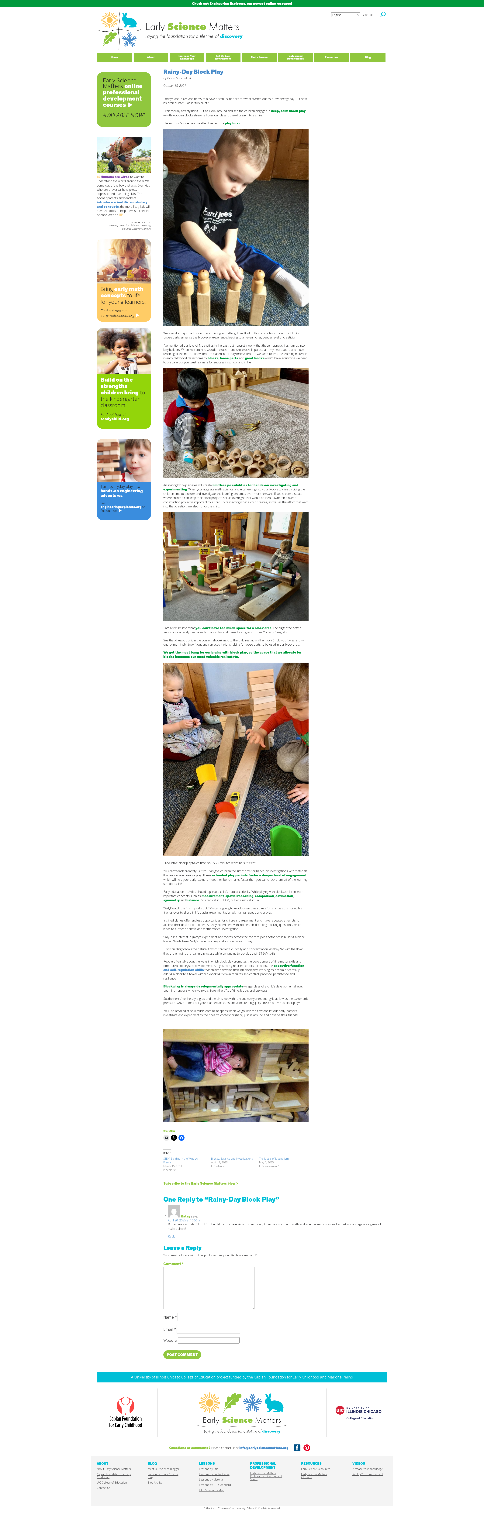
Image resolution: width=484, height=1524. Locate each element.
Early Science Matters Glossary (314, 1475)
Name (170, 1317)
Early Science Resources (315, 1469)
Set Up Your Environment (367, 1474)
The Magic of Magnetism (274, 1158)
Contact (368, 15)
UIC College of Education (112, 1482)
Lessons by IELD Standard (215, 1485)
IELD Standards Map (211, 1490)
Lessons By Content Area (214, 1474)
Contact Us (103, 1488)
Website (170, 1340)
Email (169, 1329)
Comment (173, 1263)
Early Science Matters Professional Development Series (266, 1476)
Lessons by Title (208, 1469)
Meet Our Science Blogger (163, 1469)
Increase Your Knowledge (367, 1469)
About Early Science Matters (114, 1469)
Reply (171, 1236)
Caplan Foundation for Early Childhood (114, 1475)
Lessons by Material (211, 1479)
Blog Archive (155, 1482)
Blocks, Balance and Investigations (232, 1158)
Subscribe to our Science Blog (163, 1475)
